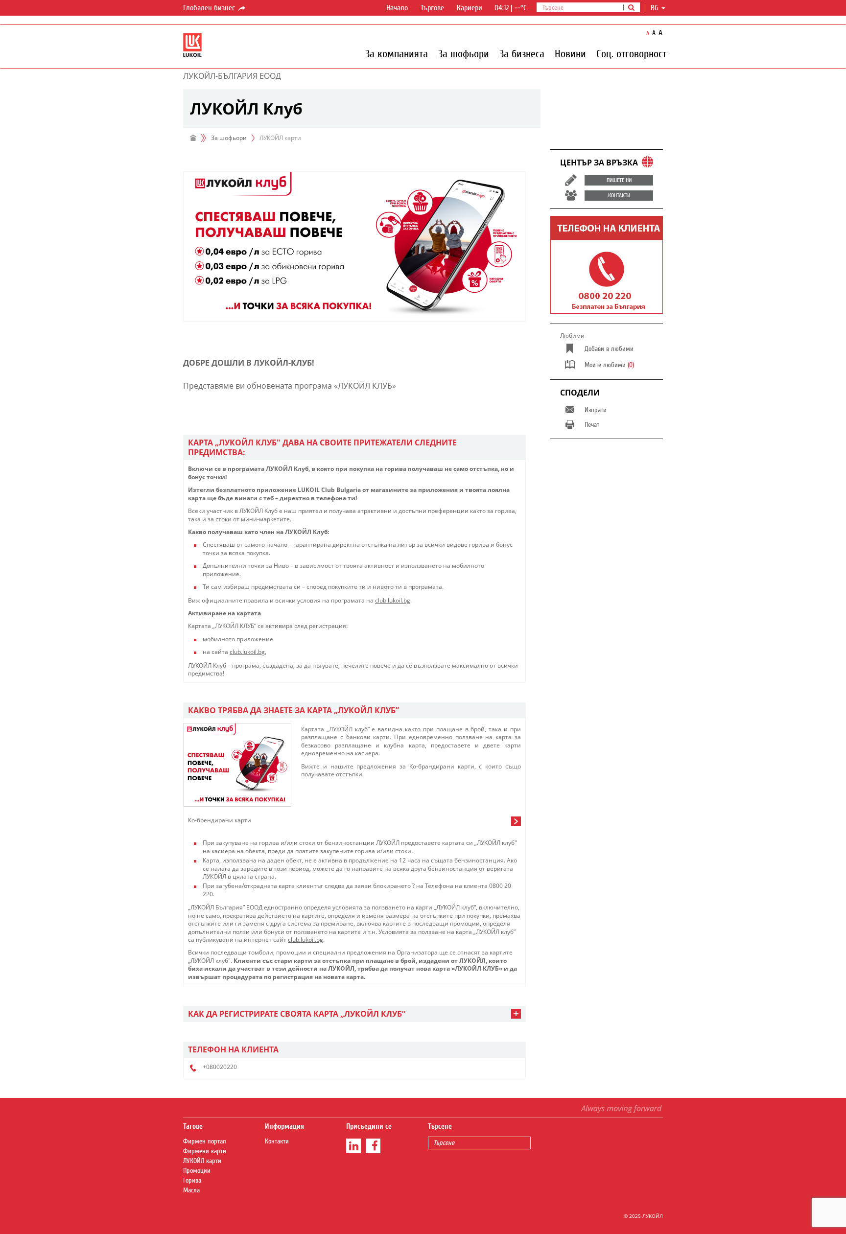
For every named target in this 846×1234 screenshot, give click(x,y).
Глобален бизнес (210, 7)
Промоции (197, 1171)
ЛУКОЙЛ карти (202, 1161)
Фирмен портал (204, 1141)
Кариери (469, 7)
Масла (191, 1190)
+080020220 (220, 1067)
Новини (570, 53)
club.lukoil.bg (392, 600)
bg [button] (655, 7)
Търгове (432, 7)
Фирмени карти (204, 1151)
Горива (192, 1181)
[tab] (354, 447)
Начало (397, 7)
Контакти (277, 1141)
